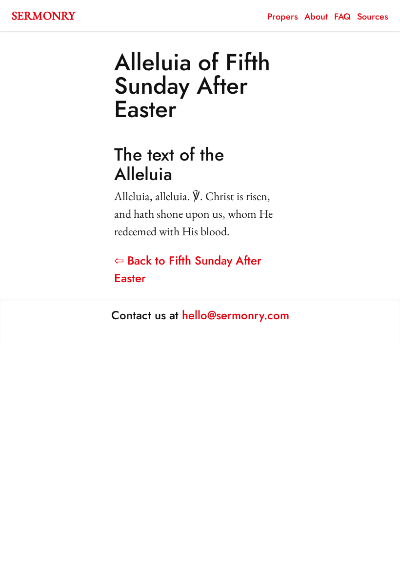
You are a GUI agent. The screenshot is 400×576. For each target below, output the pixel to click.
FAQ (342, 16)
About (316, 16)
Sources (372, 16)
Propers (282, 16)
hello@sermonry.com (235, 315)
